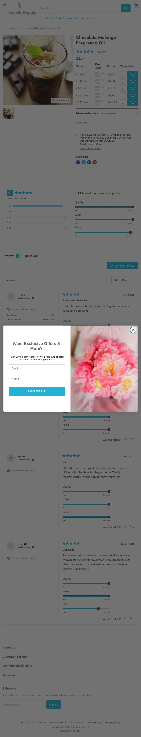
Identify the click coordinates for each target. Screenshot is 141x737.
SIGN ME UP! (37, 391)
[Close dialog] (133, 330)
